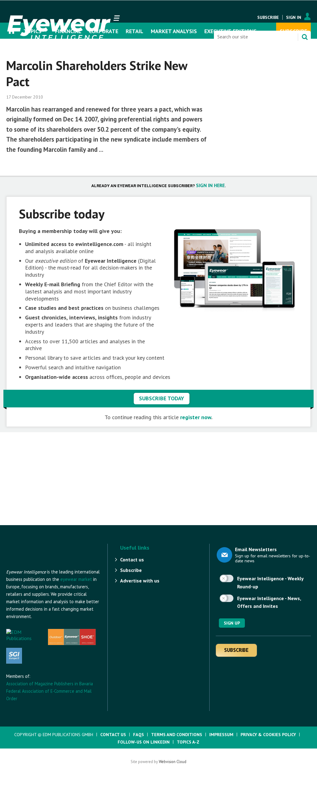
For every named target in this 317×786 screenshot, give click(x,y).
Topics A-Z (188, 742)
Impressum (221, 734)
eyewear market (76, 579)
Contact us (132, 559)
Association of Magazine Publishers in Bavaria (49, 684)
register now (195, 417)
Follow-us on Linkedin (144, 742)
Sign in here (210, 185)
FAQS (138, 734)
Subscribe (268, 17)
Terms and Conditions (176, 734)
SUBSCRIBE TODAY (161, 398)
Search (305, 37)
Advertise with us (139, 580)
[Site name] (40, 565)
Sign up (232, 623)
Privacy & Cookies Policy (268, 734)
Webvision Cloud (172, 761)
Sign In (293, 17)
